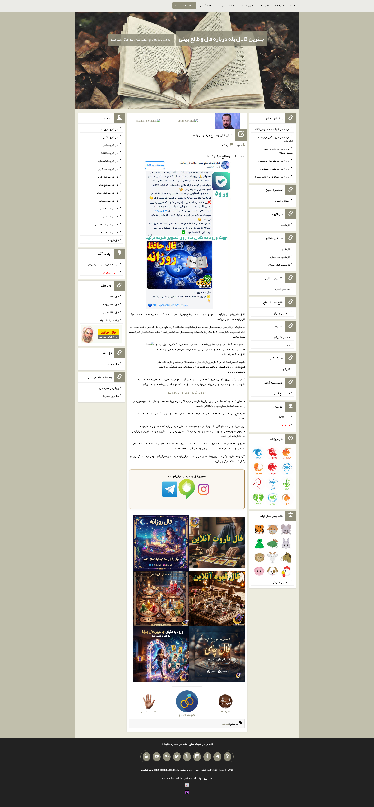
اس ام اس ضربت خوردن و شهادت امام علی (274, 138)
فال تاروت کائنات (110, 153)
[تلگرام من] (217, 756)
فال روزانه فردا (111, 396)
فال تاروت (264, 5)
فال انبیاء (285, 224)
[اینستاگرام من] (197, 756)
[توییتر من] (177, 756)
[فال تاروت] (217, 543)
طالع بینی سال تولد (280, 582)
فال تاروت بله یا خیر (108, 232)
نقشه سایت (168, 778)
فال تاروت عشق (110, 216)
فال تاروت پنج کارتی (108, 184)
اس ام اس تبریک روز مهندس (275, 168)
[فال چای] (217, 655)
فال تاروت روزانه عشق (107, 224)
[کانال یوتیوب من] (157, 756)
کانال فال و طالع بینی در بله (213, 135)
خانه (292, 5)
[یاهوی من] (227, 756)
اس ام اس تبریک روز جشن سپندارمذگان (278, 150)
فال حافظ (279, 5)
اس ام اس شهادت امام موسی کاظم (272, 129)
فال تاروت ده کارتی (109, 208)
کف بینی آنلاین (282, 289)
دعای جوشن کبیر (281, 337)
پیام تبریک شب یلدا (109, 320)
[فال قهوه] (217, 599)
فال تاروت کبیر (111, 137)
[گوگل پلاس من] (167, 756)
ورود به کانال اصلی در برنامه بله (187, 392)
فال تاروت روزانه (110, 129)
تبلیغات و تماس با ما (184, 5)
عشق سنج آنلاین (281, 393)
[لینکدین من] (146, 756)
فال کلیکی (285, 369)
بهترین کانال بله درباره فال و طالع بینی (221, 38)
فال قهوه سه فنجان (280, 256)
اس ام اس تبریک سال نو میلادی (274, 160)
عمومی (225, 723)
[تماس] (187, 756)
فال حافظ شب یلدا (109, 312)
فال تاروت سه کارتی (108, 168)
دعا (288, 345)
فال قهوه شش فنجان (279, 264)
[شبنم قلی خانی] (148, 121)
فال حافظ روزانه (111, 304)
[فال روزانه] (161, 543)
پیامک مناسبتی (228, 5)
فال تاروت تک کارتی (108, 161)
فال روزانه (247, 5)
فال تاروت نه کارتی (109, 200)
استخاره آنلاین (207, 5)
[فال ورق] (161, 655)
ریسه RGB (284, 417)
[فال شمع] (161, 599)
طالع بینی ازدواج (281, 313)
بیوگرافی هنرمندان (109, 388)
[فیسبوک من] (207, 756)
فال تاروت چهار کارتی (108, 176)
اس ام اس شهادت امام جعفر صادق (272, 176)
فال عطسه (113, 364)
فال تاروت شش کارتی (107, 192)
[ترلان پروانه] (188, 121)
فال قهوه (285, 249)
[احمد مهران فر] (227, 122)
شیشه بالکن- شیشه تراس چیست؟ (101, 264)
